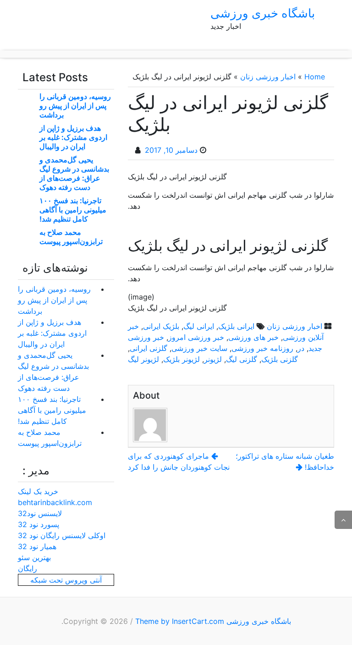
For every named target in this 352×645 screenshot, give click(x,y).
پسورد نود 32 (38, 524)
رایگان (27, 568)
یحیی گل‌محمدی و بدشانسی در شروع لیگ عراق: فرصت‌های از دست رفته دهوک (74, 173)
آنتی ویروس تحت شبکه (66, 579)
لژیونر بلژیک (181, 359)
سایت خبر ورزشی (199, 348)
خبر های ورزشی (253, 337)
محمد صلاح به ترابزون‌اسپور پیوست (71, 237)
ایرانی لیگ (198, 326)
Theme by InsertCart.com (179, 621)
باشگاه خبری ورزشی (262, 13)
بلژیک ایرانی (161, 326)
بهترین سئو (34, 557)
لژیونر (213, 359)
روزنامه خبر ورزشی (262, 348)
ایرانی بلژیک (236, 326)
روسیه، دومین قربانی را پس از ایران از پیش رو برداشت (75, 105)
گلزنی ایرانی (148, 348)
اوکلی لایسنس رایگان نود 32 (61, 535)
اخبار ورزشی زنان (268, 76)
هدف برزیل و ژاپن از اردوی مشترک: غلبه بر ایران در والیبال (73, 137)
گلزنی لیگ (241, 359)
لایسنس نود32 (40, 513)
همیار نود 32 (37, 546)
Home (314, 76)
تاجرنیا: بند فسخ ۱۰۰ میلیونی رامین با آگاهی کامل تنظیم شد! (72, 209)
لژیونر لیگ (143, 359)
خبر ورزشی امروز (196, 337)
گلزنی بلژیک (279, 359)
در (300, 348)
